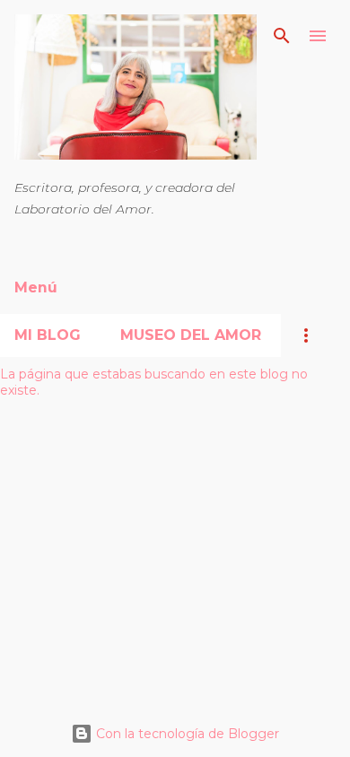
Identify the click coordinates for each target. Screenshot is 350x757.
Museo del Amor (190, 335)
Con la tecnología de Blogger (185, 734)
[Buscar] (282, 35)
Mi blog (47, 335)
